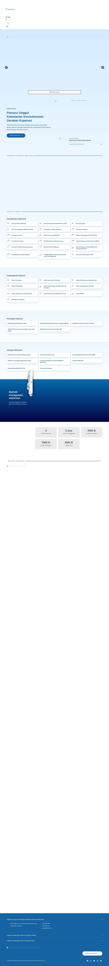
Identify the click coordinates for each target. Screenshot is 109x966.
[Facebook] (6, 17)
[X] (7, 17)
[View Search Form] (7, 24)
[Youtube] (94, 960)
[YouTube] (8, 17)
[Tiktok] (97, 960)
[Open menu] (7, 26)
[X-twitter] (90, 960)
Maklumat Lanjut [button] (54, 92)
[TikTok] (10, 17)
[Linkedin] (100, 960)
